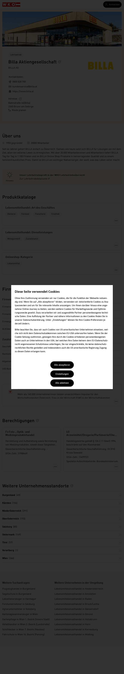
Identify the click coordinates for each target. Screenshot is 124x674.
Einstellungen (62, 374)
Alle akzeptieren (62, 365)
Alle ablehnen (62, 383)
